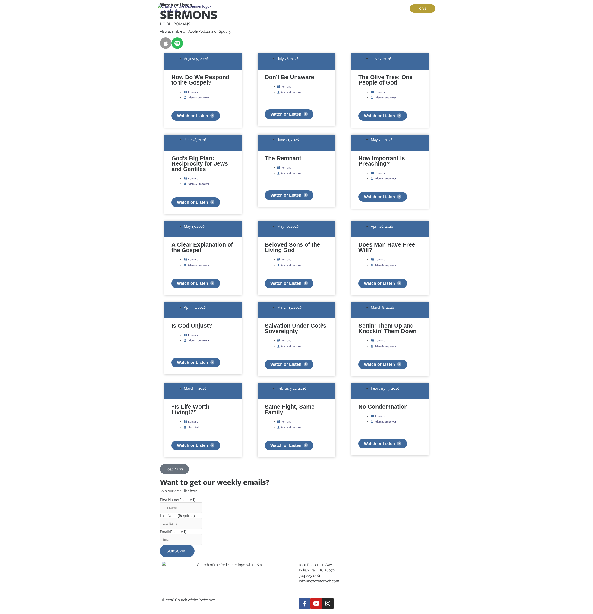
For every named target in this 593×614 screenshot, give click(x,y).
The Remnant (283, 158)
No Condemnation (383, 406)
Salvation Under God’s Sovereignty (295, 328)
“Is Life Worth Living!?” (190, 409)
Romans (193, 92)
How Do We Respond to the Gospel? (200, 80)
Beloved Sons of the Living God (292, 247)
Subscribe (177, 551)
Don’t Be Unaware (289, 77)
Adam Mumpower (198, 97)
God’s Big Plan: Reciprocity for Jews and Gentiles (199, 163)
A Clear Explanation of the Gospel (202, 247)
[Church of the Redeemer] (185, 7)
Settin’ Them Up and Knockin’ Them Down (387, 328)
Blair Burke (194, 427)
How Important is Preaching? (381, 161)
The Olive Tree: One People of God (385, 80)
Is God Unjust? (191, 325)
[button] (254, 8)
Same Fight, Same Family (290, 409)
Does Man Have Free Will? (386, 247)
